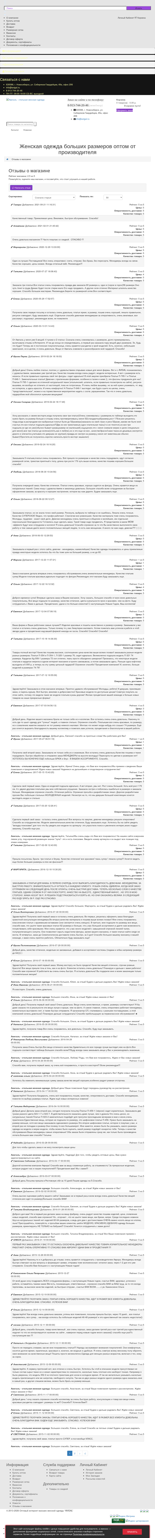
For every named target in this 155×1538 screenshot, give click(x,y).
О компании (12, 17)
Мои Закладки (93, 1475)
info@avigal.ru (13, 87)
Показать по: (87, 196)
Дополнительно (13, 64)
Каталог (15, 129)
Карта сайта (55, 1475)
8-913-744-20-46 (14, 90)
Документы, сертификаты (19, 41)
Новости (16, 1502)
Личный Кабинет (13, 71)
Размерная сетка (14, 29)
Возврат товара (56, 1472)
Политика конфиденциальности (88, 1534)
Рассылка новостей (95, 1478)
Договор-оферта (14, 38)
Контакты (10, 35)
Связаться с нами (58, 1469)
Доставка (10, 23)
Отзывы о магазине (22, 1505)
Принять (132, 1531)
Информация (12, 51)
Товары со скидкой (58, 1488)
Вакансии (11, 32)
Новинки (27, 129)
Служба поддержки (15, 58)
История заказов (94, 1472)
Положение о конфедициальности (23, 44)
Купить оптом (13, 20)
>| (85, 1453)
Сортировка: (15, 196)
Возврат (10, 26)
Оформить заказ (124, 110)
